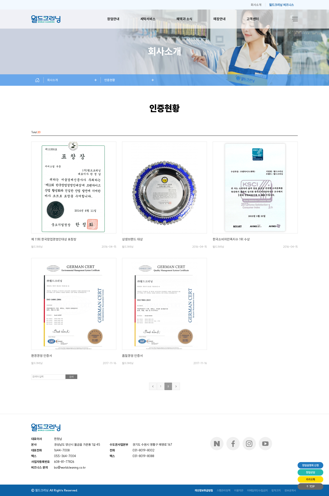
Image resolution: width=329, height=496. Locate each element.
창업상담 (310, 472)
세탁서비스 (148, 19)
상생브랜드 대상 (132, 239)
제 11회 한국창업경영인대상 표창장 (53, 239)
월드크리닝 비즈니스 (281, 5)
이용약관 (238, 490)
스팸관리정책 (223, 490)
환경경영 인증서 (41, 356)
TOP (312, 486)
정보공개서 (290, 490)
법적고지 (276, 490)
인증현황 (109, 80)
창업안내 (113, 19)
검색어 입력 (37, 376)
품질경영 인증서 (132, 356)
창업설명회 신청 (310, 465)
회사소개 (256, 5)
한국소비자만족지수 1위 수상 (231, 239)
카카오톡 (310, 479)
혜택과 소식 (184, 19)
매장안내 (219, 19)
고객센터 (253, 19)
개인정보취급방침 (204, 490)
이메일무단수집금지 (257, 490)
